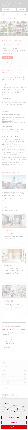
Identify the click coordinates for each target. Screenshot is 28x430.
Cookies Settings (14, 417)
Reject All (14, 422)
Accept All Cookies (14, 427)
